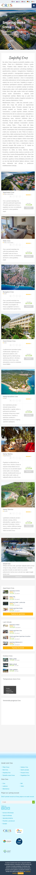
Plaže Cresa (6, 767)
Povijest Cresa (25, 772)
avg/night (14, 593)
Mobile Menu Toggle (34, 5)
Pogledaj (28, 208)
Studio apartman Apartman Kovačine (19, 636)
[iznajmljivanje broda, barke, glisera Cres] (18, 549)
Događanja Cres (25, 775)
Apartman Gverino (14, 590)
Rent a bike (13, 659)
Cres (4, 783)
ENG (24, 1)
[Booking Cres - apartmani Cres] (9, 5)
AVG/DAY (14, 665)
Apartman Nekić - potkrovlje (17, 602)
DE (29, 1)
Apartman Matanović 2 (15, 642)
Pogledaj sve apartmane (18, 614)
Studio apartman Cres (15, 630)
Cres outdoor (13, 669)
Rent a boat (13, 664)
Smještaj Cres (6, 772)
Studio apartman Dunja (16, 608)
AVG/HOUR (14, 660)
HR (14, 1)
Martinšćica (6, 789)
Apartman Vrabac (14, 624)
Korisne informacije (8, 812)
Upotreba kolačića (8, 818)
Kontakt (5, 823)
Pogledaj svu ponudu (18, 648)
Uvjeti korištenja (7, 815)
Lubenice (5, 786)
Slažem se (20, 873)
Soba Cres (12, 596)
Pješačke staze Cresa (9, 775)
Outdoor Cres (24, 767)
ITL (34, 1)
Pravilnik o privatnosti (9, 821)
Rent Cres (5, 770)
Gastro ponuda (25, 770)
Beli (22, 783)
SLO (19, 1)
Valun (22, 786)
